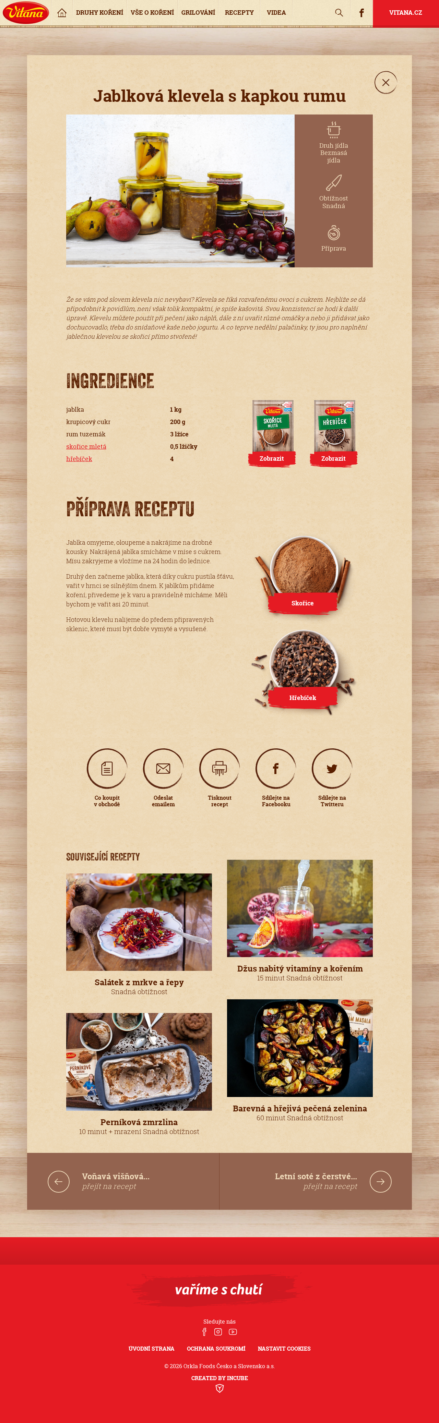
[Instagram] (218, 1332)
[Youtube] (233, 1332)
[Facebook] (204, 1332)
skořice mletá (86, 446)
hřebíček (79, 459)
